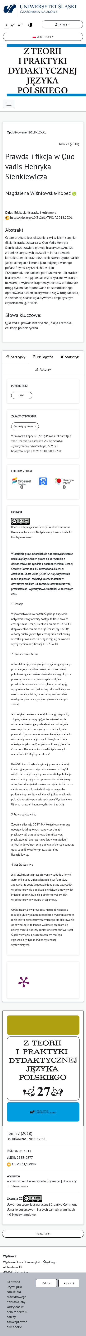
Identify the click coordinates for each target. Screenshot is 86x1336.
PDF (22, 395)
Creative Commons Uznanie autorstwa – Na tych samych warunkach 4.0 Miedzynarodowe (41, 532)
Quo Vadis (12, 323)
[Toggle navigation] (9, 104)
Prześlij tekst (43, 1233)
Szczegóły (18, 357)
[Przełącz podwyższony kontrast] (30, 24)
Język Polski (43, 36)
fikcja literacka (61, 323)
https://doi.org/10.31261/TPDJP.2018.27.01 (41, 217)
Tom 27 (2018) (68, 144)
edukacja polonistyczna (21, 328)
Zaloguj (62, 24)
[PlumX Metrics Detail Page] (23, 981)
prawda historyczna (34, 323)
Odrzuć (46, 1283)
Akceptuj (69, 1283)
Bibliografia (45, 357)
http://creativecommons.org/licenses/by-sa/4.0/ (40, 629)
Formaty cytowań (24, 426)
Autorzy (45, 369)
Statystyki (72, 357)
